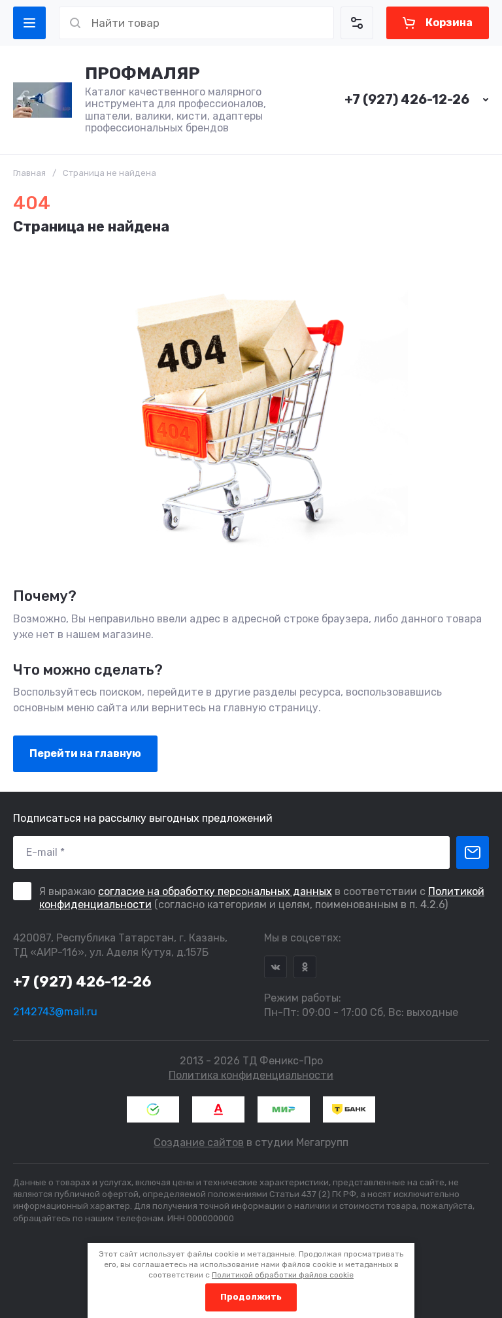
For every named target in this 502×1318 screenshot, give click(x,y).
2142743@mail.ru (55, 1011)
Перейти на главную (85, 753)
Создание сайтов (199, 1142)
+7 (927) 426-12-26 (406, 99)
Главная (29, 173)
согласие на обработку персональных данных (215, 891)
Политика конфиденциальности (251, 1075)
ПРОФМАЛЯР (142, 73)
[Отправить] (472, 852)
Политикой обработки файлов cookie (283, 1274)
